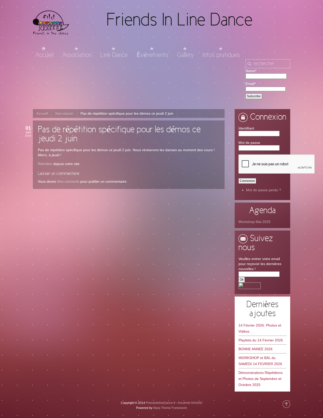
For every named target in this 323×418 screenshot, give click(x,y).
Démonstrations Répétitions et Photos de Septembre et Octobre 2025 (260, 379)
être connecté (68, 181)
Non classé (64, 113)
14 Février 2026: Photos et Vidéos (259, 328)
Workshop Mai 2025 (254, 222)
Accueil (42, 113)
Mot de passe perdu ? (263, 190)
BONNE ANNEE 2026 (255, 349)
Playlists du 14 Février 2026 (260, 340)
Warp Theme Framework (170, 408)
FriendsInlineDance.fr (160, 403)
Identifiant (246, 128)
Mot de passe (249, 143)
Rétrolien (45, 164)
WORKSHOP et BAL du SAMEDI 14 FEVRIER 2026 (260, 361)
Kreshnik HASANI (190, 403)
